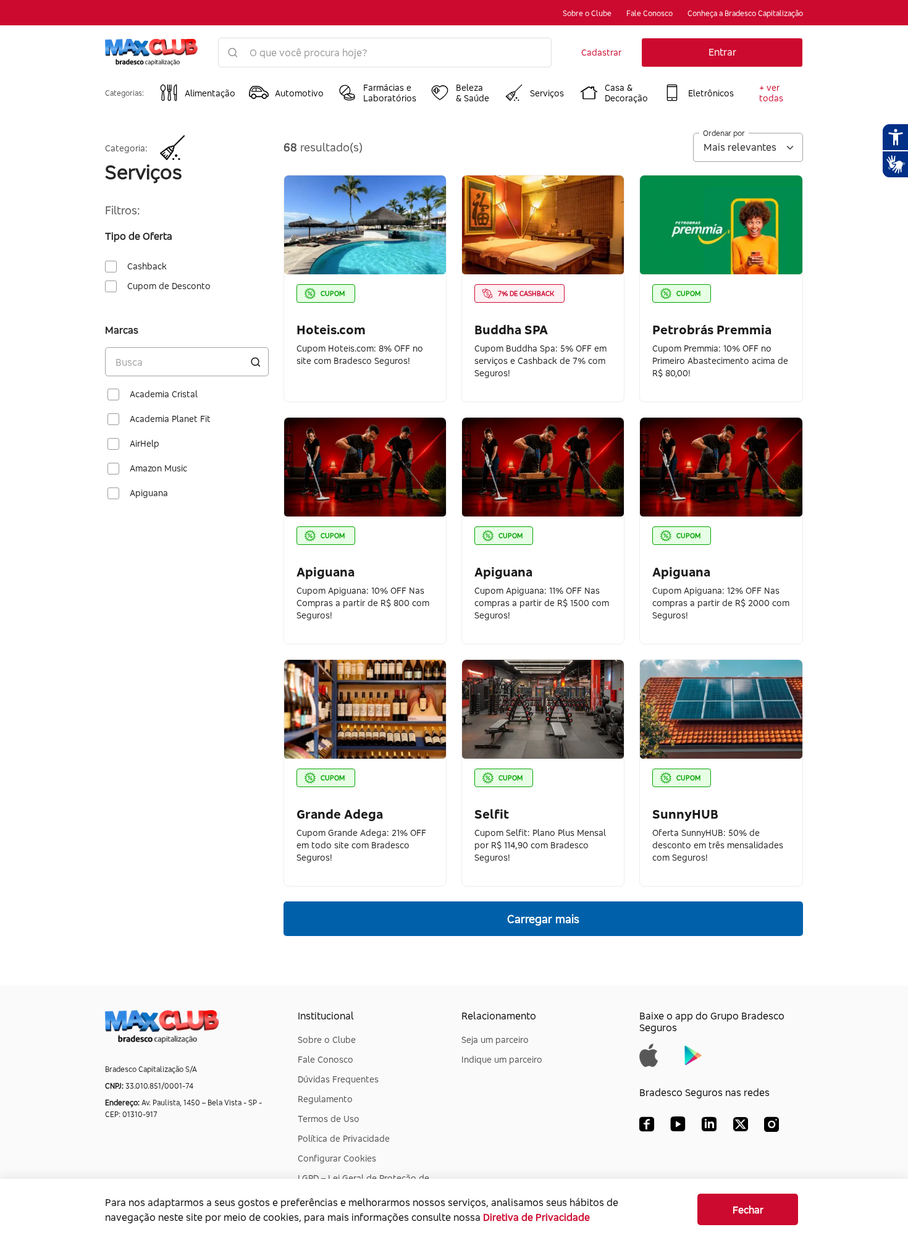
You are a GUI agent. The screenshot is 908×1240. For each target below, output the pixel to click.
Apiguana (149, 493)
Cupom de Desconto (169, 286)
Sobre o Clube (587, 13)
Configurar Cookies (337, 1158)
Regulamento (325, 1099)
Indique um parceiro (501, 1059)
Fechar (748, 1210)
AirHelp (144, 444)
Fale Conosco (649, 13)
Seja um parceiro (495, 1039)
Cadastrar (601, 52)
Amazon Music (158, 468)
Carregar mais (543, 919)
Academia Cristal (164, 394)
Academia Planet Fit (170, 419)
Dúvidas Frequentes (338, 1079)
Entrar (722, 52)
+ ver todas (771, 92)
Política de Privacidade (344, 1138)
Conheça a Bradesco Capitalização (745, 13)
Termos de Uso (328, 1118)
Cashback (147, 266)
